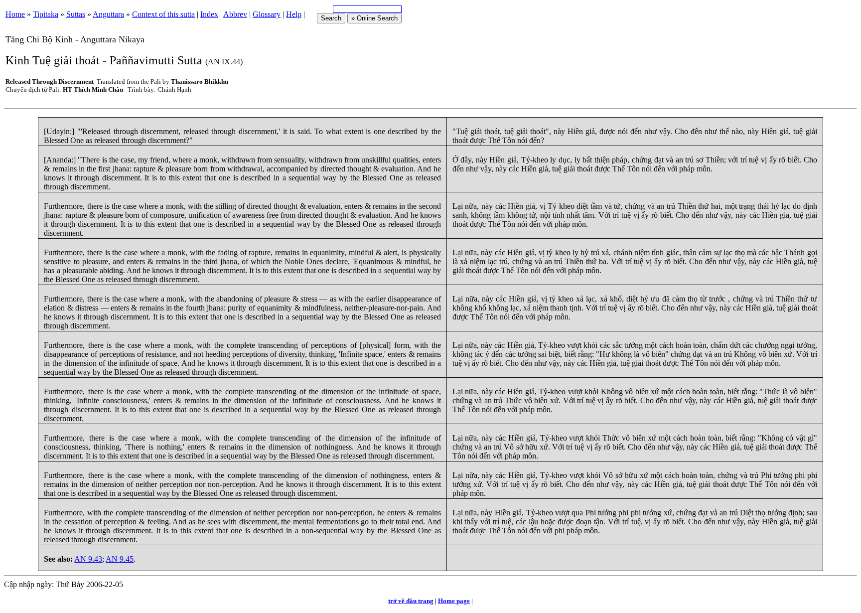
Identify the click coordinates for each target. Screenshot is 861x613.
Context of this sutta (163, 14)
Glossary (267, 14)
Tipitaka (45, 14)
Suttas (75, 14)
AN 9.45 (120, 559)
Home (15, 14)
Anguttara (108, 14)
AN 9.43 (88, 559)
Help (293, 14)
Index (209, 14)
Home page (454, 601)
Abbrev (235, 14)
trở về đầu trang (410, 601)
